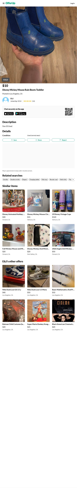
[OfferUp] (10, 3)
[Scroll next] (73, 179)
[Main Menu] (3, 3)
